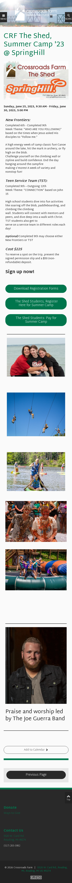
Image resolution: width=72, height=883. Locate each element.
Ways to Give (12, 813)
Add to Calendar (34, 750)
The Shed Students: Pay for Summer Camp (36, 320)
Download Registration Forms (36, 289)
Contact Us (13, 831)
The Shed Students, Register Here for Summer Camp (36, 303)
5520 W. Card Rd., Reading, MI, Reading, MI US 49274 (44, 869)
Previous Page (36, 775)
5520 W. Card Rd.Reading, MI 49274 (15, 838)
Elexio (36, 877)
